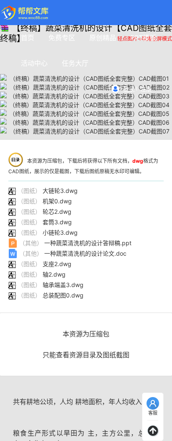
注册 (146, 88)
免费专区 (61, 37)
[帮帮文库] (25, 12)
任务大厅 (75, 63)
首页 (27, 37)
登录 (129, 88)
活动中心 (34, 63)
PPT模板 (143, 37)
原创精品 (102, 37)
